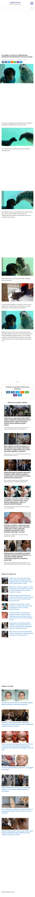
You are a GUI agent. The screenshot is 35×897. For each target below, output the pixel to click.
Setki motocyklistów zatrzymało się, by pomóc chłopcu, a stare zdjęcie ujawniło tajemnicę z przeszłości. (16, 789)
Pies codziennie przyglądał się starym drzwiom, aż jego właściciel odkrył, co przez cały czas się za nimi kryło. (17, 811)
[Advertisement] (17, 31)
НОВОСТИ (19, 59)
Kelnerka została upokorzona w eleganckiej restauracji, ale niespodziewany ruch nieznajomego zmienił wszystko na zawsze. (17, 724)
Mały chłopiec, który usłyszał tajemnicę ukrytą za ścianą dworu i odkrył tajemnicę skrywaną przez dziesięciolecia (21, 633)
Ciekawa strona (15, 2)
